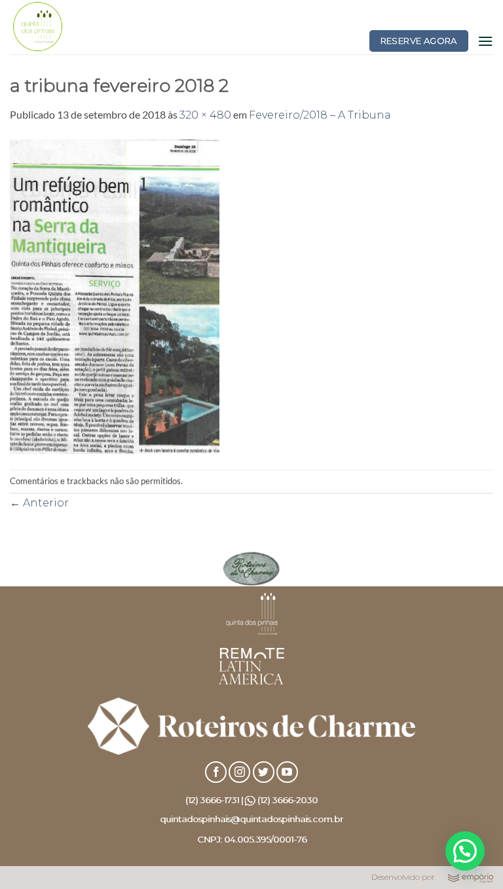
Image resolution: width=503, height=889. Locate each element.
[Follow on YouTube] (287, 772)
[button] (485, 41)
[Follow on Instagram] (239, 772)
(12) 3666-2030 (287, 800)
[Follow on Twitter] (263, 772)
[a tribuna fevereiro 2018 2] (114, 296)
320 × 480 (205, 115)
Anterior (39, 503)
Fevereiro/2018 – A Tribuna (320, 115)
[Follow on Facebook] (216, 772)
